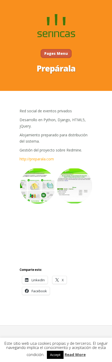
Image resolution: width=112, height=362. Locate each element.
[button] (38, 185)
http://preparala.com (37, 158)
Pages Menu (56, 53)
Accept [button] (55, 354)
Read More (75, 355)
